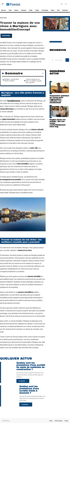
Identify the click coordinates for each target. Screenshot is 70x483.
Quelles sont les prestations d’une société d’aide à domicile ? (29, 389)
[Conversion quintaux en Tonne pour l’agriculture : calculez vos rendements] (60, 87)
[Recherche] (62, 4)
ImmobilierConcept (14, 101)
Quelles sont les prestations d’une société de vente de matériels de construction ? (30, 366)
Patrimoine (6, 35)
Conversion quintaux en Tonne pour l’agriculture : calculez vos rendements (59, 99)
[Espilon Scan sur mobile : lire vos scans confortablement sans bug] (60, 111)
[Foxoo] (13, 4)
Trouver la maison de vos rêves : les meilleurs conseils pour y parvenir (34, 80)
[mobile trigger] (3, 4)
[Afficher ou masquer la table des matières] (33, 73)
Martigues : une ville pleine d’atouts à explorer (11, 79)
